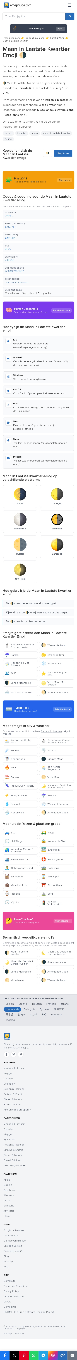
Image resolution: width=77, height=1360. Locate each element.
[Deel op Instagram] (53, 1355)
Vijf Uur (12, 902)
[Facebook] (6, 1054)
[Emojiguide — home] (17, 5)
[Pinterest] (21, 1054)
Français (51, 1003)
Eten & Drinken (12, 1104)
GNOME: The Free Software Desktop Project (29, 1312)
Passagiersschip (17, 859)
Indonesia (56, 1014)
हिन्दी (44, 1014)
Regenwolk (14, 812)
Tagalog (10, 1019)
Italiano (65, 1003)
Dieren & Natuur (13, 1099)
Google (8, 1184)
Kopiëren (63, 153)
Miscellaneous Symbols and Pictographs (28, 293)
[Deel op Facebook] (4, 1355)
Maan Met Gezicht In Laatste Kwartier (56, 953)
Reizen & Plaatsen (14, 1088)
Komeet (12, 750)
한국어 (21, 1014)
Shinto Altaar (51, 885)
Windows (9, 1195)
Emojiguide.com (11, 38)
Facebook (9, 1190)
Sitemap (8, 1333)
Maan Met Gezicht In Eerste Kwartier (56, 786)
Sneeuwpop (15, 759)
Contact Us (10, 1306)
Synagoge (14, 876)
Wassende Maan (53, 645)
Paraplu (12, 655)
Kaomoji (8, 1261)
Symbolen (9, 1083)
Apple (7, 1179)
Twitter (7, 1200)
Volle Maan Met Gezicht (53, 683)
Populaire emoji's (13, 1251)
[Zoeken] (69, 16)
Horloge (12, 893)
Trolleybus (50, 868)
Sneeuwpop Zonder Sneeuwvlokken (19, 646)
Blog (6, 1256)
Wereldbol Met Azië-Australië (19, 850)
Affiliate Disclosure (14, 1296)
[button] (38, 214)
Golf (10, 673)
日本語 (9, 1014)
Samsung (9, 1205)
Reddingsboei (52, 859)
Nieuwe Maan (52, 759)
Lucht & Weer (57, 38)
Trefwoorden (11, 1235)
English (10, 1003)
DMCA (7, 1301)
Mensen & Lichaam (14, 1068)
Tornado (49, 750)
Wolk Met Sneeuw (18, 692)
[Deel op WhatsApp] (33, 1355)
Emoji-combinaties (14, 1230)
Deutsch (37, 1003)
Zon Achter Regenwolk (50, 768)
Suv (10, 832)
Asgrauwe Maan (53, 962)
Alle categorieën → (14, 1165)
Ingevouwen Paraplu (19, 785)
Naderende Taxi (53, 841)
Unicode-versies (13, 1245)
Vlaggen (8, 1073)
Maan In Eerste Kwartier (16, 953)
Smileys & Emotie (13, 1094)
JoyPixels (9, 1210)
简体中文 (59, 1009)
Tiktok (7, 1216)
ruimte (8, 138)
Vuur (10, 767)
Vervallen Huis (16, 885)
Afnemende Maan (54, 692)
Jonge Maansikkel (18, 682)
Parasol (12, 777)
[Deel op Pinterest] (24, 1355)
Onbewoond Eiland (19, 868)
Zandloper (50, 876)
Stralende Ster (52, 655)
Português (29, 1009)
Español (23, 1003)
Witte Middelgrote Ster (54, 674)
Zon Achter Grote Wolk (18, 741)
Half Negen (14, 841)
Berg (47, 893)
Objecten (9, 1078)
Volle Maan (50, 777)
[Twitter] (13, 1054)
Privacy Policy (11, 1291)
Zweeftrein (50, 849)
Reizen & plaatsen (35, 38)
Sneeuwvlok (51, 663)
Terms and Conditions (16, 1286)
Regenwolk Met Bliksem (17, 664)
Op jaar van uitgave (15, 1240)
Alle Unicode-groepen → (17, 1109)
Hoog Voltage (16, 795)
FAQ (6, 1266)
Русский (44, 1009)
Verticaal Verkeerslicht (51, 903)
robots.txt (19, 1333)
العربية (33, 1014)
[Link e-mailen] (72, 1355)
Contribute (10, 1280)
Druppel (12, 804)
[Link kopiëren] (62, 1355)
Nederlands (12, 1009)
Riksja (47, 832)
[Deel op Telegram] (43, 1355)
